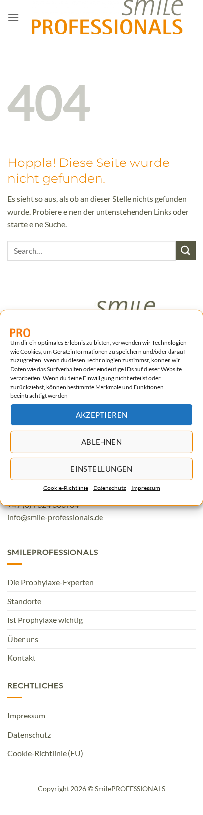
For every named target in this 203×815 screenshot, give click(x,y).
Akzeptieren (102, 414)
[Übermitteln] (186, 250)
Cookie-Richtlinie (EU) (45, 753)
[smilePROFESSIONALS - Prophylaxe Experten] (107, 17)
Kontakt (21, 657)
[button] (13, 17)
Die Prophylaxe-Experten (50, 582)
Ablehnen (101, 441)
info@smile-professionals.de (55, 517)
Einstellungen (101, 468)
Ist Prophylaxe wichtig (45, 619)
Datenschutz (109, 487)
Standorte (24, 601)
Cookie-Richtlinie (65, 487)
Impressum (145, 487)
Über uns (22, 639)
